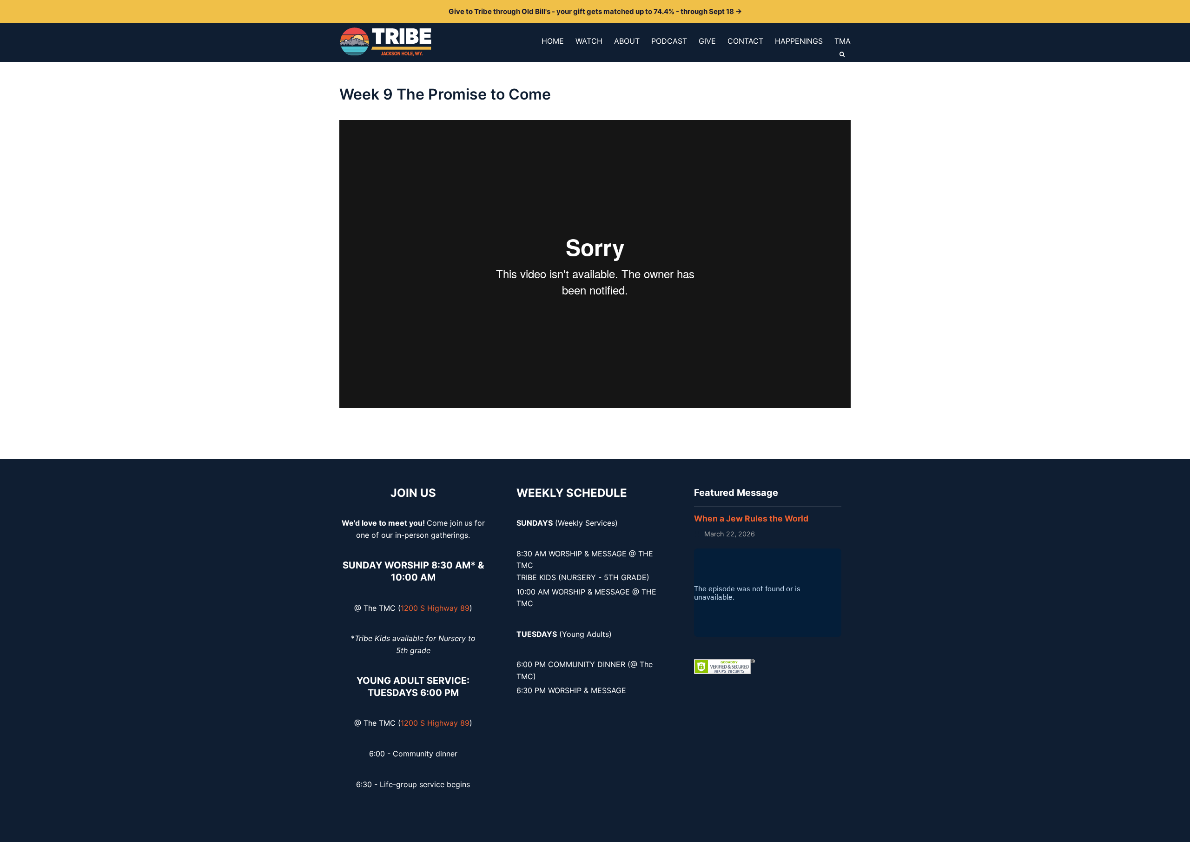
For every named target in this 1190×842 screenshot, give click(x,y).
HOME (553, 41)
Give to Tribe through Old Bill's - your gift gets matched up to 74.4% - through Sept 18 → (595, 11)
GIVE (707, 41)
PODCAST (669, 41)
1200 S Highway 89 (435, 608)
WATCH (588, 41)
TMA (842, 41)
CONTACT (745, 41)
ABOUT (627, 41)
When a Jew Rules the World (751, 518)
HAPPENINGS (799, 41)
